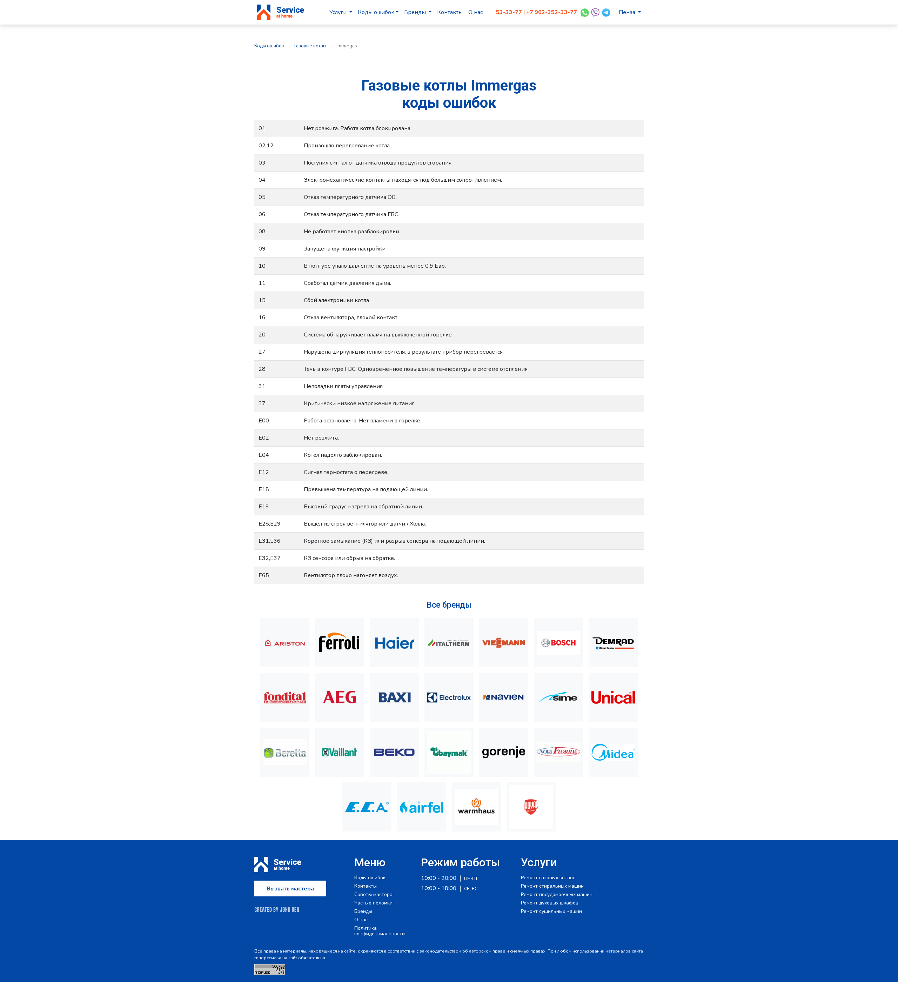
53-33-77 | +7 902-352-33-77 (536, 12)
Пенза (628, 12)
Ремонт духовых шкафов (549, 903)
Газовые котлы (310, 46)
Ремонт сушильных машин (551, 911)
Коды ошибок (376, 12)
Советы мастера (373, 894)
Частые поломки (373, 903)
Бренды (415, 12)
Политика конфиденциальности (379, 931)
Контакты (450, 12)
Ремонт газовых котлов (548, 878)
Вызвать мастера (290, 889)
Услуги (338, 12)
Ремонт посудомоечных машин (556, 894)
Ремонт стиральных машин (552, 886)
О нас (475, 12)
